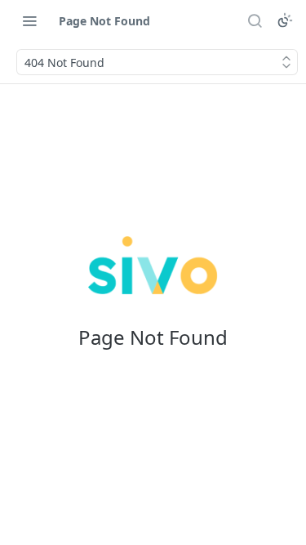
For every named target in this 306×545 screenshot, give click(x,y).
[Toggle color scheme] (285, 20)
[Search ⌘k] (255, 20)
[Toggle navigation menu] (29, 20)
